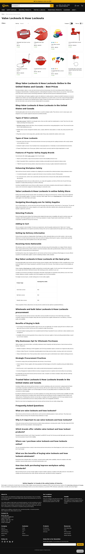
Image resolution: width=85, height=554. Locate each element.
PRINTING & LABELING (39, 9)
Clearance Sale (46, 529)
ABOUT (74, 9)
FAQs (65, 529)
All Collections (46, 528)
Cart (23, 531)
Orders (23, 529)
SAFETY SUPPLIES (11, 9)
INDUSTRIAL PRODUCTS (25, 9)
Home (3, 14)
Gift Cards (45, 531)
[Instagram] (5, 541)
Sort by (17, 23)
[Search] (52, 5)
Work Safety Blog (67, 528)
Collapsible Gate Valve (39, 42)
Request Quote (25, 535)
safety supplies (31, 156)
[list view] (82, 23)
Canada (81, 485)
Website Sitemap (67, 535)
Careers (3, 535)
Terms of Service (4, 531)
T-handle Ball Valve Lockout (40, 68)
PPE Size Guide (67, 531)
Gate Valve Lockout (55, 44)
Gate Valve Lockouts (21, 121)
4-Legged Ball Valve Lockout (57, 70)
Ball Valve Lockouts (21, 125)
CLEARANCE (67, 9)
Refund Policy (4, 533)
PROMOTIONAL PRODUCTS (55, 9)
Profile (23, 528)
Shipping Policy (4, 529)
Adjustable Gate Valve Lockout (23, 42)
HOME (3, 9)
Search (23, 533)
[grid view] (81, 23)
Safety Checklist (67, 533)
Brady (18, 43)
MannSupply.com (58, 196)
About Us (3, 528)
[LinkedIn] (10, 541)
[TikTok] (12, 541)
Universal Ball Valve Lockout (75, 42)
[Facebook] (2, 541)
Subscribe (80, 544)
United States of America (72, 485)
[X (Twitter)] (7, 541)
